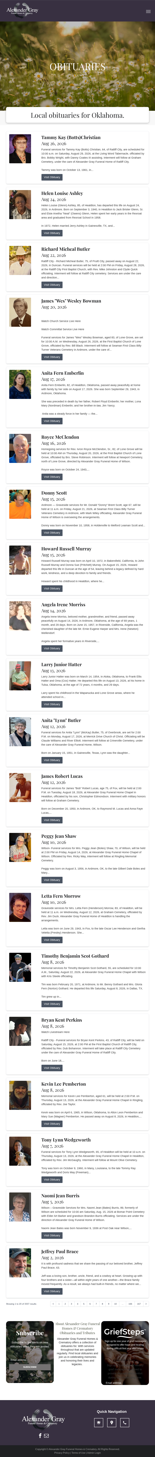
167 (139, 1304)
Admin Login (94, 1453)
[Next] (146, 1304)
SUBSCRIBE (30, 1367)
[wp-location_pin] (111, 1422)
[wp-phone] (124, 1422)
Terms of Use (78, 1453)
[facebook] (40, 1436)
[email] (46, 1436)
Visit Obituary (52, 177)
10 (115, 1304)
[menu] (148, 11)
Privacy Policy (62, 1453)
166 (130, 1304)
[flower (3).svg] (98, 1422)
